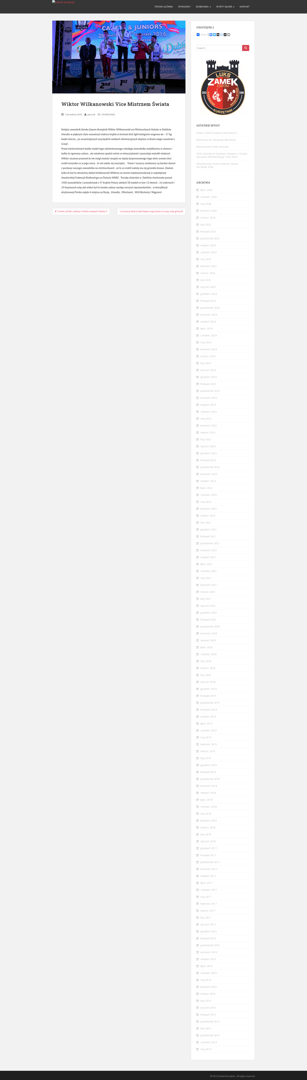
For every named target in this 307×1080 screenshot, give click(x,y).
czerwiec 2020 (208, 654)
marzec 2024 (207, 356)
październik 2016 (210, 945)
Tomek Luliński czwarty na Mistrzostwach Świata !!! (81, 211)
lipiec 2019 (206, 723)
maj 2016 (205, 980)
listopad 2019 (208, 695)
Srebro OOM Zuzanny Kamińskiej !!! (216, 133)
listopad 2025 (208, 231)
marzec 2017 (207, 910)
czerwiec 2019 (208, 730)
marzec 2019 (207, 751)
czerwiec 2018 (208, 806)
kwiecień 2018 (208, 820)
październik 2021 (210, 543)
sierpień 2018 (208, 792)
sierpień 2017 (208, 876)
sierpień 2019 (208, 716)
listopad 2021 (208, 536)
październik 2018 (210, 779)
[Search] (245, 48)
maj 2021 (205, 578)
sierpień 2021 (208, 557)
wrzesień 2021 (208, 550)
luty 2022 (205, 522)
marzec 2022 (207, 515)
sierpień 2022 (208, 481)
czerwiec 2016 (208, 973)
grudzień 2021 (208, 529)
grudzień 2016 (208, 931)
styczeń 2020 (208, 682)
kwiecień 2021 (208, 585)
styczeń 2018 (208, 841)
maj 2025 (205, 259)
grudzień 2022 (208, 453)
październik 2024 (210, 307)
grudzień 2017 (208, 848)
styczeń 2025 (208, 287)
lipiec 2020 (206, 647)
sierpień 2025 (208, 245)
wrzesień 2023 (208, 397)
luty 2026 (205, 224)
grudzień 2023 (208, 377)
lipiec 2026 (206, 190)
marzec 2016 (207, 993)
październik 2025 (210, 238)
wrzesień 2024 (208, 314)
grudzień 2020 (208, 612)
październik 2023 (210, 391)
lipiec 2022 (206, 488)
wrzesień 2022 (208, 474)
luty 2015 (205, 1028)
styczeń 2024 (208, 370)
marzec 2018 (207, 827)
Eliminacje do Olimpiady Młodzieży (216, 139)
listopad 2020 (208, 619)
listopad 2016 (208, 938)
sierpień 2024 (208, 321)
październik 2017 (210, 862)
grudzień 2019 (208, 689)
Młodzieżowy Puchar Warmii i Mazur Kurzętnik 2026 (217, 165)
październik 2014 (210, 1035)
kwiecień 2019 (208, 744)
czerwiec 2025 (208, 252)
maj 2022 (205, 501)
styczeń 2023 (208, 446)
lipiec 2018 (206, 799)
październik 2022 (210, 467)
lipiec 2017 (206, 883)
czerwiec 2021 (208, 571)
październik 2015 (210, 1021)
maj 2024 (205, 342)
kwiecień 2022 (208, 508)
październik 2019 (210, 702)
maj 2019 (205, 737)
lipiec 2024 (206, 328)
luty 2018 (205, 834)
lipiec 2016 (206, 966)
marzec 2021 (207, 591)
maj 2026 (205, 203)
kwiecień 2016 (208, 986)
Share (203, 34)
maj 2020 (205, 661)
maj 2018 (205, 813)
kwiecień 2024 (208, 349)
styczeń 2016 (208, 1007)
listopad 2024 (208, 300)
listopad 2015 (208, 1014)
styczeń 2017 (208, 924)
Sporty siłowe (224, 6)
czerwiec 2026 (208, 196)
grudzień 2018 (208, 765)
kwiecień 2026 (208, 210)
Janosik (91, 114)
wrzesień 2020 (208, 633)
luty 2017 (205, 917)
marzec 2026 (207, 217)
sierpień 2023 (208, 404)
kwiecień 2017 (208, 903)
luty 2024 (205, 363)
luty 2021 (205, 598)
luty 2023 (205, 439)
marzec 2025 (207, 273)
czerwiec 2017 (208, 889)
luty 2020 (205, 675)
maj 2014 (205, 1049)
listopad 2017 (208, 855)
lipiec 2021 (206, 564)
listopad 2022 (208, 460)
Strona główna (164, 6)
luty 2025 (205, 280)
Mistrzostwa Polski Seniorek (212, 146)
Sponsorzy (184, 6)
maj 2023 (205, 418)
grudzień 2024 (208, 293)
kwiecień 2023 (208, 425)
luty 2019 (205, 758)
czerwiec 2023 (208, 411)
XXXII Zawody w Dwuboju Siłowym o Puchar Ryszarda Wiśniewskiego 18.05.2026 (221, 155)
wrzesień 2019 (208, 709)
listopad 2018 (208, 772)
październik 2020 (210, 626)
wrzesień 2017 (208, 869)
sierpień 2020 (208, 640)
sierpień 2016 (208, 959)
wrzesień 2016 (208, 952)
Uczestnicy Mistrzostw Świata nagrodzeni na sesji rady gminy (150, 211)
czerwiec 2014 (208, 1042)
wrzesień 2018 (208, 786)
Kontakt (244, 6)
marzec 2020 (207, 668)
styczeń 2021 (208, 605)
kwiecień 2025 (208, 266)
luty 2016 (205, 1000)
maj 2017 (205, 896)
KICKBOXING (202, 6)
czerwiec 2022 (208, 494)
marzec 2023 (207, 432)
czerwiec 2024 (208, 335)
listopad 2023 (208, 384)
